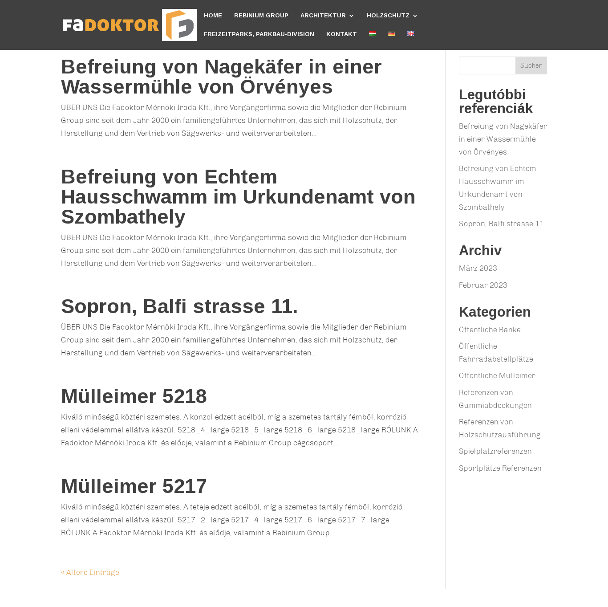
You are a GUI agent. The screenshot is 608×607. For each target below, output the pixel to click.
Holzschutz (388, 15)
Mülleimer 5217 (134, 486)
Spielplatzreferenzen (495, 451)
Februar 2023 (483, 285)
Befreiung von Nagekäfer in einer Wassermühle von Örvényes (221, 76)
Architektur (323, 15)
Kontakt (341, 34)
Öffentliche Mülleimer (497, 375)
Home (213, 15)
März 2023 (478, 268)
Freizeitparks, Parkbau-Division (259, 34)
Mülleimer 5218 (134, 396)
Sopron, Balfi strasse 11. (179, 306)
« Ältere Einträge (90, 572)
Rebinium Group (261, 15)
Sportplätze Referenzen (500, 468)
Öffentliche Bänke (490, 329)
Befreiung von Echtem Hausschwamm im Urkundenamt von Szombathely (238, 196)
